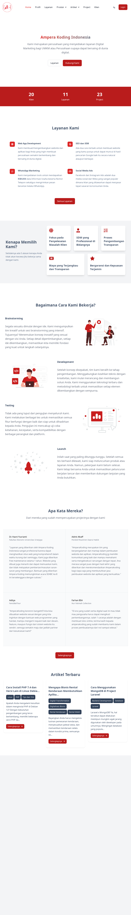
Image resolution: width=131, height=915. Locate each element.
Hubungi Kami (72, 63)
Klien (96, 7)
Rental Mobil (74, 712)
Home (28, 7)
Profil (37, 7)
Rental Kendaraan (58, 712)
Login (123, 7)
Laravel (95, 706)
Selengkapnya (65, 655)
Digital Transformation (59, 700)
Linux (10, 697)
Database (119, 700)
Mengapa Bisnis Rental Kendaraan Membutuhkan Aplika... (65, 691)
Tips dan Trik (28, 697)
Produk (60, 7)
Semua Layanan (64, 201)
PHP (17, 697)
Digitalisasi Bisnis (57, 706)
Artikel (73, 7)
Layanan (49, 7)
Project (86, 7)
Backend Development (101, 700)
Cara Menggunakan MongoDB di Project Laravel (103, 691)
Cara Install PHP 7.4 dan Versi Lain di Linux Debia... (23, 689)
